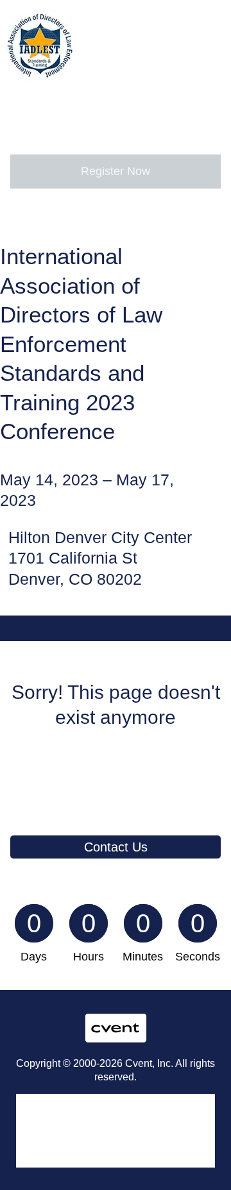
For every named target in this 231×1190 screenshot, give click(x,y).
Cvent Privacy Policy (57, 1160)
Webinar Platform (51, 1145)
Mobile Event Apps (53, 1115)
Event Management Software (75, 1101)
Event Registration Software (72, 1130)
